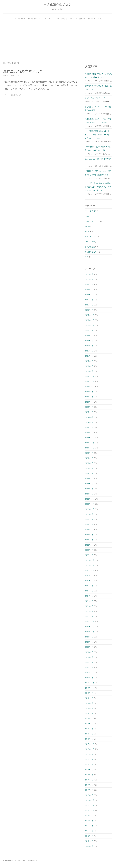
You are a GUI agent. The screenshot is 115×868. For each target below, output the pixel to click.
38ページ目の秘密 (19, 19)
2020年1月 (89, 678)
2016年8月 (89, 821)
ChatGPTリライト (91, 221)
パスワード (73, 19)
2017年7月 (89, 764)
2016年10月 (89, 810)
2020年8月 (89, 642)
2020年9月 (89, 637)
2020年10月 (89, 631)
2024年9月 (89, 392)
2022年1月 (89, 555)
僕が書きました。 (17, 95)
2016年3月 (89, 841)
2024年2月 (89, 427)
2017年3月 (89, 785)
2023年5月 (89, 473)
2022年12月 (89, 499)
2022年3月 (89, 545)
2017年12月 (89, 744)
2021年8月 (89, 580)
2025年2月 (89, 366)
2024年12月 (89, 376)
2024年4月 (89, 417)
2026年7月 (89, 279)
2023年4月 (89, 478)
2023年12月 (89, 437)
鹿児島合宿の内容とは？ (23, 71)
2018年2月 (89, 734)
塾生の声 (82, 19)
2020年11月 (89, 626)
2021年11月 (89, 565)
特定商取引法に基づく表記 (12, 861)
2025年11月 (89, 320)
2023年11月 (89, 443)
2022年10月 (89, 509)
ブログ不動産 (90, 247)
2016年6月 (89, 831)
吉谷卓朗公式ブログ (57, 4)
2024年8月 (89, 397)
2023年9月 (89, 453)
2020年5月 (89, 657)
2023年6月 (89, 468)
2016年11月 (89, 805)
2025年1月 (89, 371)
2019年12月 (89, 683)
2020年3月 (89, 667)
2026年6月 (89, 284)
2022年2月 (89, 550)
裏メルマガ (48, 19)
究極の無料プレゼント (35, 19)
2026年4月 (89, 294)
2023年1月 (89, 494)
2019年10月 (89, 688)
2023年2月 (89, 488)
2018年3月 (89, 729)
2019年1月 (89, 708)
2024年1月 (89, 432)
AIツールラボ (90, 211)
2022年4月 (89, 540)
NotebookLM (90, 242)
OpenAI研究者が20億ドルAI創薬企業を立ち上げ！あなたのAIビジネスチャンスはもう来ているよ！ (98, 186)
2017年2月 (89, 790)
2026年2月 (89, 305)
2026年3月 (89, 300)
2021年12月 (89, 560)
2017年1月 (89, 795)
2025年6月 (89, 345)
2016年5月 (89, 836)
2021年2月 (89, 611)
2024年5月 (89, 412)
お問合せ (64, 19)
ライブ (56, 19)
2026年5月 (89, 289)
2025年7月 (89, 340)
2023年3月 (89, 483)
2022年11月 (89, 504)
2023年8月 (89, 458)
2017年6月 (89, 769)
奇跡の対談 (91, 19)
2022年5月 (89, 535)
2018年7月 (89, 713)
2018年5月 (89, 718)
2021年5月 (89, 596)
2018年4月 (89, 723)
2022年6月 (89, 529)
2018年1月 (89, 739)
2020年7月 (89, 647)
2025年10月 (89, 325)
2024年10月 (89, 386)
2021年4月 (89, 601)
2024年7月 (89, 402)
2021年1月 (89, 616)
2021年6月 (89, 591)
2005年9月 (89, 846)
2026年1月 (89, 310)
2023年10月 (89, 448)
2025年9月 (89, 330)
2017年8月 (89, 759)
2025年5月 (89, 351)
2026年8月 (89, 274)
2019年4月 (89, 698)
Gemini (87, 226)
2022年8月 (89, 519)
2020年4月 (89, 662)
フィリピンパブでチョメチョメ (96, 98)
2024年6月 (89, 407)
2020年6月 (89, 652)
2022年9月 (89, 514)
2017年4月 (89, 780)
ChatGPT (88, 216)
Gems (87, 231)
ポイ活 (99, 19)
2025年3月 (89, 361)
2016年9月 (89, 815)
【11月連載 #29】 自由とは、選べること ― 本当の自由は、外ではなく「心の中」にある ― (98, 134)
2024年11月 (89, 381)
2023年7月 (89, 463)
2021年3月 (89, 606)
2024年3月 (89, 422)
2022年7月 (89, 524)
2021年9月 (89, 575)
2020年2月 (89, 672)
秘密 (86, 257)
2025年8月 (89, 335)
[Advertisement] (57, 43)
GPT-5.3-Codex (90, 236)
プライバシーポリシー (29, 861)
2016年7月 (89, 826)
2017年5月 (89, 774)
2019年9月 (89, 693)
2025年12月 (89, 315)
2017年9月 (89, 754)
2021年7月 (89, 586)
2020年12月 (89, 621)
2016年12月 (89, 800)
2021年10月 (89, 570)
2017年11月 (89, 749)
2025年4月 (89, 356)
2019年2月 (89, 703)
